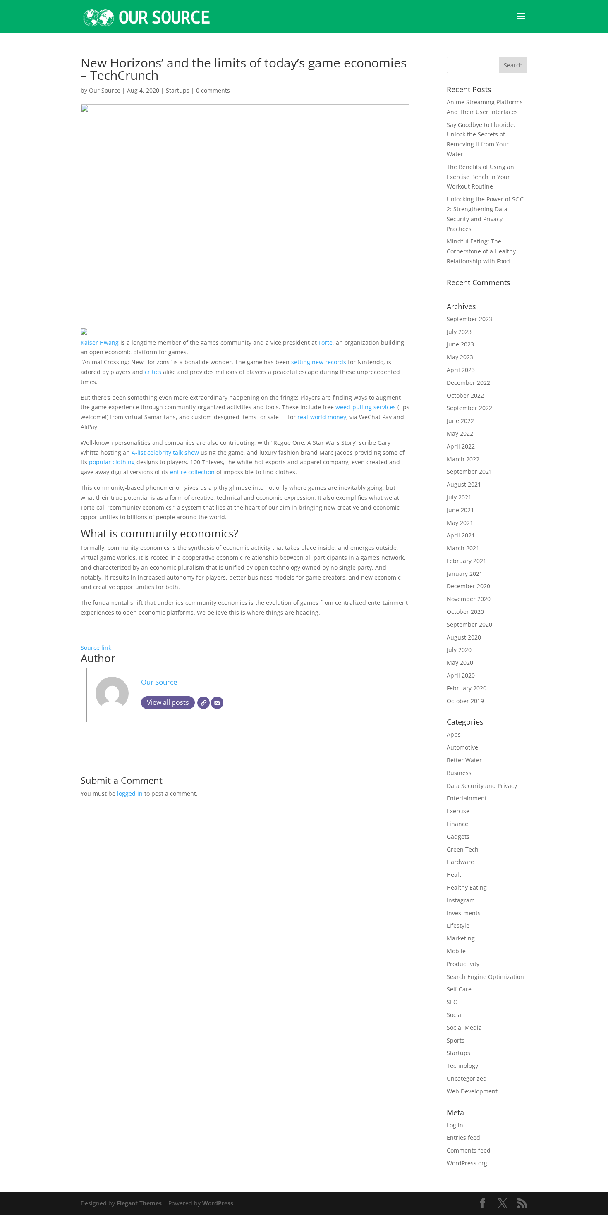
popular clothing (112, 462)
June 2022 (460, 421)
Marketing (461, 938)
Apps (454, 734)
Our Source (104, 90)
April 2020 (461, 675)
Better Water (464, 760)
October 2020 (465, 612)
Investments (464, 913)
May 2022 (460, 433)
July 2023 (459, 332)
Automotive (462, 747)
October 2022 (465, 395)
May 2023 (460, 357)
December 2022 (468, 383)
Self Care (459, 989)
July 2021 (459, 497)
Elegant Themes (139, 1203)
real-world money (321, 417)
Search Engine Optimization (485, 977)
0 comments (213, 90)
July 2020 (459, 650)
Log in (455, 1125)
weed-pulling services (365, 407)
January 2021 (465, 574)
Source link (96, 648)
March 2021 (463, 548)
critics (153, 372)
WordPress (217, 1203)
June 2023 (460, 344)
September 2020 (469, 624)
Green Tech (463, 849)
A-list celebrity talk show (165, 452)
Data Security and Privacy (482, 786)
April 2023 (461, 370)
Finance (457, 824)
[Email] (217, 703)
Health (456, 874)
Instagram (461, 900)
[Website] (203, 703)
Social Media (464, 1027)
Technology (462, 1065)
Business (459, 773)
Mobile (456, 951)
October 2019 (465, 701)
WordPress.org (467, 1163)
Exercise (458, 811)
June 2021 (460, 510)
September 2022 (469, 408)
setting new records (318, 362)
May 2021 (460, 523)
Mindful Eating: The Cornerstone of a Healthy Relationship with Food (481, 251)
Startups (177, 90)
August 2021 (464, 484)
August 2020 (464, 637)
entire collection (192, 472)
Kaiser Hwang (100, 342)
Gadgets (458, 836)
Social (455, 1015)
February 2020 (466, 688)
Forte (325, 342)
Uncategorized (467, 1078)
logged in (130, 793)
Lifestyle (458, 925)
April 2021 (461, 535)
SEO (452, 1002)
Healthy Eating (467, 887)
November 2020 (469, 599)
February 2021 (466, 561)
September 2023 (469, 319)
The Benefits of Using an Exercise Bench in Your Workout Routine (480, 177)
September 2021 (469, 471)
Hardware (460, 862)
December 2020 (468, 586)
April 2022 (461, 446)
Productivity (463, 964)
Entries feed (463, 1137)
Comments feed (469, 1150)
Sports (455, 1040)
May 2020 (460, 662)
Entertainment (467, 798)
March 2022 (463, 459)
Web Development (472, 1091)
